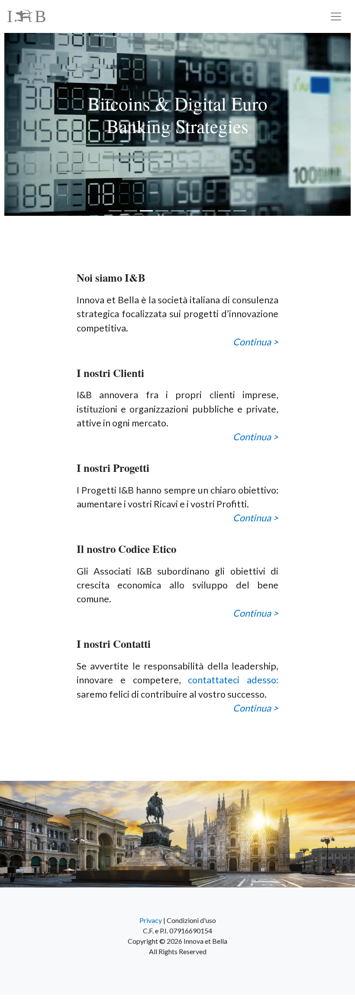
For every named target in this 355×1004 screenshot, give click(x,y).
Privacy (150, 920)
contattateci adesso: (233, 680)
